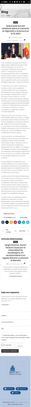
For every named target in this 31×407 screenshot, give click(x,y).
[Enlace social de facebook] (10, 2)
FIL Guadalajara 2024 (9, 217)
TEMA (8, 15)
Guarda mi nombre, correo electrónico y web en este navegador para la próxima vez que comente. (15, 337)
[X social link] (12, 2)
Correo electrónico (7, 322)
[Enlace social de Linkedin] (19, 2)
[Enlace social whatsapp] (22, 2)
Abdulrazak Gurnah (8, 213)
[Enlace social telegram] (24, 2)
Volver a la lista (15, 231)
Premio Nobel (23, 217)
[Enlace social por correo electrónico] (14, 2)
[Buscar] (29, 2)
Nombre (4, 315)
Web (2, 328)
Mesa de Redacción (16, 37)
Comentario (5, 304)
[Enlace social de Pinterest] (17, 2)
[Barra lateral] (2, 124)
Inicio (3, 15)
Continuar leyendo (15, 276)
